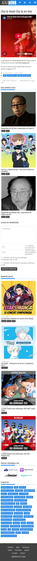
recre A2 (30, 523)
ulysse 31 (15, 529)
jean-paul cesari (7, 513)
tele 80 (4, 529)
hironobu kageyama (24, 75)
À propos (14, 553)
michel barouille (19, 520)
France (9, 321)
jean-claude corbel (8, 510)
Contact (22, 553)
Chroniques (25, 547)
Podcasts (4, 413)
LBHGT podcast (7, 516)
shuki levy (5, 526)
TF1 (9, 529)
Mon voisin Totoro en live (9, 81)
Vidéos (21, 73)
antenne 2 (18, 490)
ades (16, 487)
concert (29, 497)
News (7, 131)
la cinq (26, 513)
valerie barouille (26, 529)
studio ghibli (15, 526)
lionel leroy (28, 516)
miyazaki (16, 523)
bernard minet (29, 490)
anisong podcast (7, 490)
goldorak (18, 507)
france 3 (23, 503)
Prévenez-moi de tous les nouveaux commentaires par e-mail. (14, 258)
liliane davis (18, 516)
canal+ (4, 494)
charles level (13, 494)
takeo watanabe (27, 526)
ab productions (7, 487)
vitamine (25, 533)
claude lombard (7, 497)
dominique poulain (8, 503)
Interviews (4, 367)
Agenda (4, 321)
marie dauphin (6, 520)
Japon (16, 73)
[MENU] (35, 2)
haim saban (27, 507)
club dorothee (20, 497)
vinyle (18, 533)
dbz (5, 75)
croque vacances (20, 500)
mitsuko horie (6, 523)
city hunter (24, 494)
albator (22, 487)
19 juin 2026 (4, 452)
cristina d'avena (7, 500)
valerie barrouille (8, 533)
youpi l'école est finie (9, 536)
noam (23, 523)
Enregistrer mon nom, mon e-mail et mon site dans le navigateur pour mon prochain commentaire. (30, 250)
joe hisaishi (18, 513)
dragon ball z (12, 75)
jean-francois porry (23, 510)
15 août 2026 (4, 317)
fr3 (18, 503)
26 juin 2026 (4, 407)
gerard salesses (7, 507)
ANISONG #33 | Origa (27, 81)
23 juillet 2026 (5, 362)
